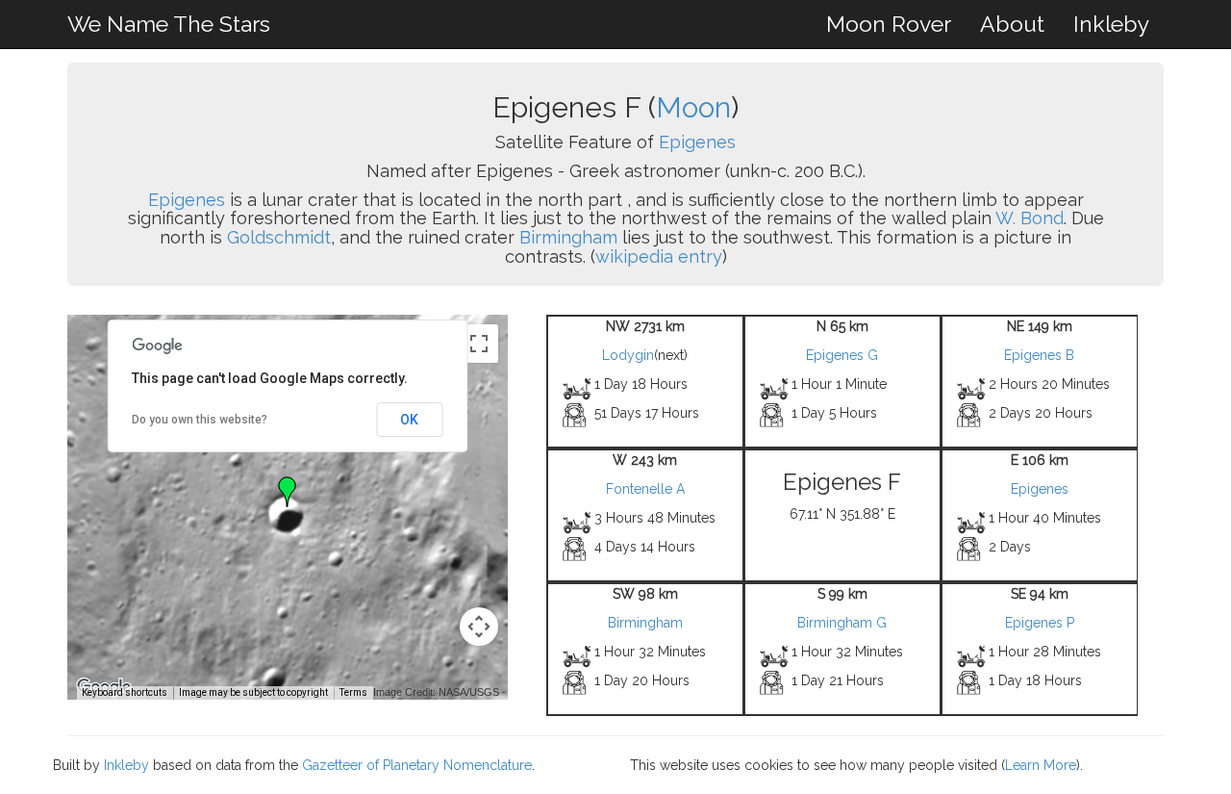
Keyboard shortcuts (124, 692)
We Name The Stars (168, 24)
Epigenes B (1039, 355)
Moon (693, 107)
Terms (353, 692)
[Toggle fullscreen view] (479, 343)
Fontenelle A (645, 489)
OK (409, 419)
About (1012, 24)
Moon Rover (888, 24)
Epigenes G (842, 355)
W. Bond (1029, 218)
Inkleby (1111, 24)
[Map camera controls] (479, 626)
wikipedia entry (658, 256)
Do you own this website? (199, 419)
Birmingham (568, 237)
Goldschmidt (279, 237)
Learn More (1040, 765)
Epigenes (697, 142)
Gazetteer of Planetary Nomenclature (417, 765)
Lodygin (628, 355)
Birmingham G (842, 622)
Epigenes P (1039, 622)
